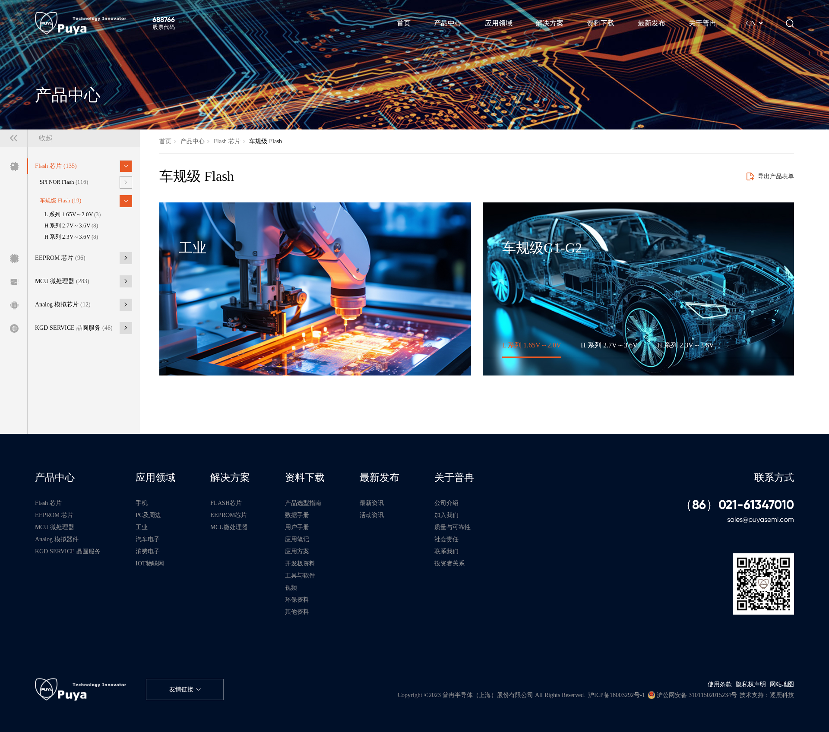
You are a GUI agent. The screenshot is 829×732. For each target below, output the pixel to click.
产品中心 (192, 141)
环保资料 (297, 599)
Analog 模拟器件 (57, 539)
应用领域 (155, 478)
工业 (142, 527)
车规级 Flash (60, 201)
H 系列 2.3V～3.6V (71, 237)
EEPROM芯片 (228, 514)
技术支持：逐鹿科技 (767, 694)
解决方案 (230, 478)
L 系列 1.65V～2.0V (72, 214)
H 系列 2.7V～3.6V (71, 226)
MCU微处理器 (229, 527)
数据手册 (297, 514)
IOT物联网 (150, 563)
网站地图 (782, 684)
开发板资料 (300, 563)
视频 (291, 587)
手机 (142, 502)
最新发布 (379, 478)
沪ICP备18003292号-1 (616, 694)
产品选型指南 (303, 502)
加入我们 (446, 514)
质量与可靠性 (452, 527)
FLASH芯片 (226, 502)
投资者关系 (449, 563)
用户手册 (297, 527)
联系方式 (774, 478)
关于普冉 (454, 478)
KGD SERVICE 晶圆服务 (74, 327)
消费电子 (148, 551)
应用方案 (297, 551)
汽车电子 (148, 539)
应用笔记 (297, 539)
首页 (165, 141)
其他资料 (297, 611)
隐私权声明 (751, 684)
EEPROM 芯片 (60, 257)
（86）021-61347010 (737, 505)
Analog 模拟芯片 (63, 304)
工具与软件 (300, 575)
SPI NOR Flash (64, 182)
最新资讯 (372, 502)
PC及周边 (148, 514)
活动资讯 (372, 514)
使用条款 (720, 684)
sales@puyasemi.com (760, 519)
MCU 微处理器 (62, 281)
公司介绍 (446, 502)
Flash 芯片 (56, 165)
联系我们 (446, 551)
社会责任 (446, 539)
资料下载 (305, 478)
